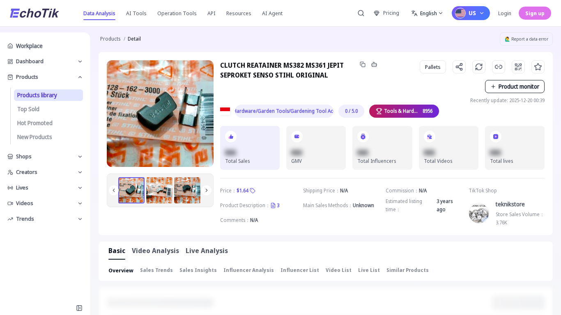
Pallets (433, 67)
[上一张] (114, 190)
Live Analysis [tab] (207, 250)
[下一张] (207, 190)
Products (110, 38)
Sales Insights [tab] (198, 270)
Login (504, 13)
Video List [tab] (339, 270)
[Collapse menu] (79, 308)
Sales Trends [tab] (156, 270)
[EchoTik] (34, 13)
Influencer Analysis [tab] (248, 270)
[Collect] (538, 66)
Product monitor (519, 86)
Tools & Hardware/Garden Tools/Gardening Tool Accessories (284, 110)
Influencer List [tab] (299, 270)
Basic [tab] (116, 250)
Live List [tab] (369, 270)
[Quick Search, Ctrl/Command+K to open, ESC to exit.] (361, 13)
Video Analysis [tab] (155, 250)
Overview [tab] (120, 270)
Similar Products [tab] (407, 270)
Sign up (535, 13)
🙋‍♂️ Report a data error (526, 39)
